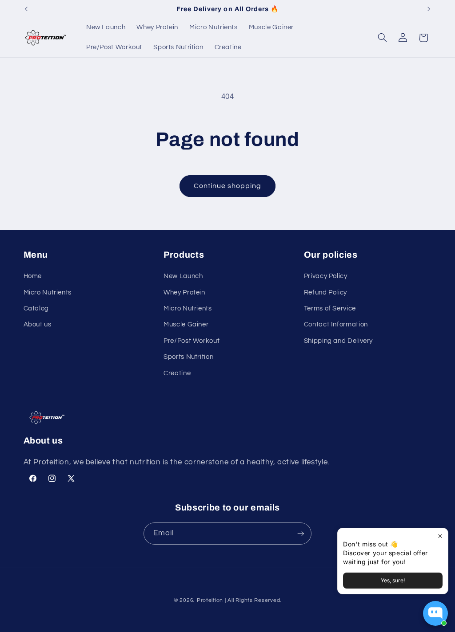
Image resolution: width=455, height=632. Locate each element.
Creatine (177, 373)
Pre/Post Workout (192, 341)
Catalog (36, 308)
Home (33, 276)
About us (38, 324)
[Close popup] (440, 536)
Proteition (210, 600)
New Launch (183, 276)
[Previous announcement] (26, 9)
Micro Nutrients (48, 292)
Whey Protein (184, 292)
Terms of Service (330, 308)
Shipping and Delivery (338, 341)
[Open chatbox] (435, 613)
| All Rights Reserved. (253, 600)
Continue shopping (228, 185)
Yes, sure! (393, 580)
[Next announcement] (429, 9)
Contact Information (336, 324)
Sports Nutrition (188, 356)
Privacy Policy (325, 276)
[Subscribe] (301, 533)
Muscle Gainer (186, 324)
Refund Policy (325, 292)
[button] (382, 37)
